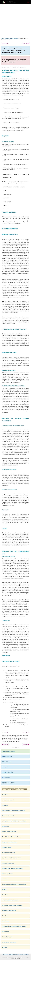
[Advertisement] (15, 21)
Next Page (25, 43)
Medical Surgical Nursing (11, 38)
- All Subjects (9, 782)
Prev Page (5, 43)
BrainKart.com (11, 2)
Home (2, 38)
